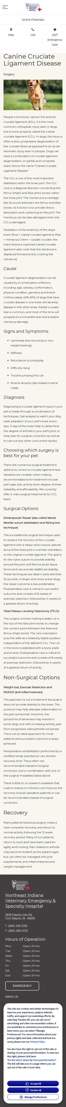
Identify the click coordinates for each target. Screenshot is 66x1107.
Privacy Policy (37, 1041)
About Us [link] (11, 996)
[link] (33, 7)
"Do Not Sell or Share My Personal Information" (31, 1060)
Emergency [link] (22, 986)
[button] (5, 7)
